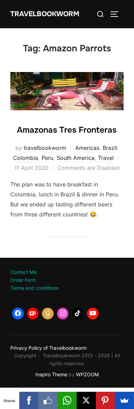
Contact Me (23, 272)
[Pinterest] (105, 400)
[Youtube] (92, 313)
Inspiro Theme (51, 374)
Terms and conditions (34, 288)
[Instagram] (62, 313)
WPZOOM (87, 374)
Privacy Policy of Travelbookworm (48, 348)
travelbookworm (45, 147)
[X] (86, 400)
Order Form (23, 280)
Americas (87, 147)
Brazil (110, 147)
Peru (47, 157)
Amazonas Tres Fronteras (66, 130)
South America (75, 157)
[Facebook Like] (47, 400)
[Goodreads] (47, 313)
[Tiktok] (77, 313)
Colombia (25, 157)
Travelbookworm (44, 14)
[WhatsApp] (67, 400)
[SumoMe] (124, 400)
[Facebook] (17, 313)
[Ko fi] (33, 313)
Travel (106, 157)
